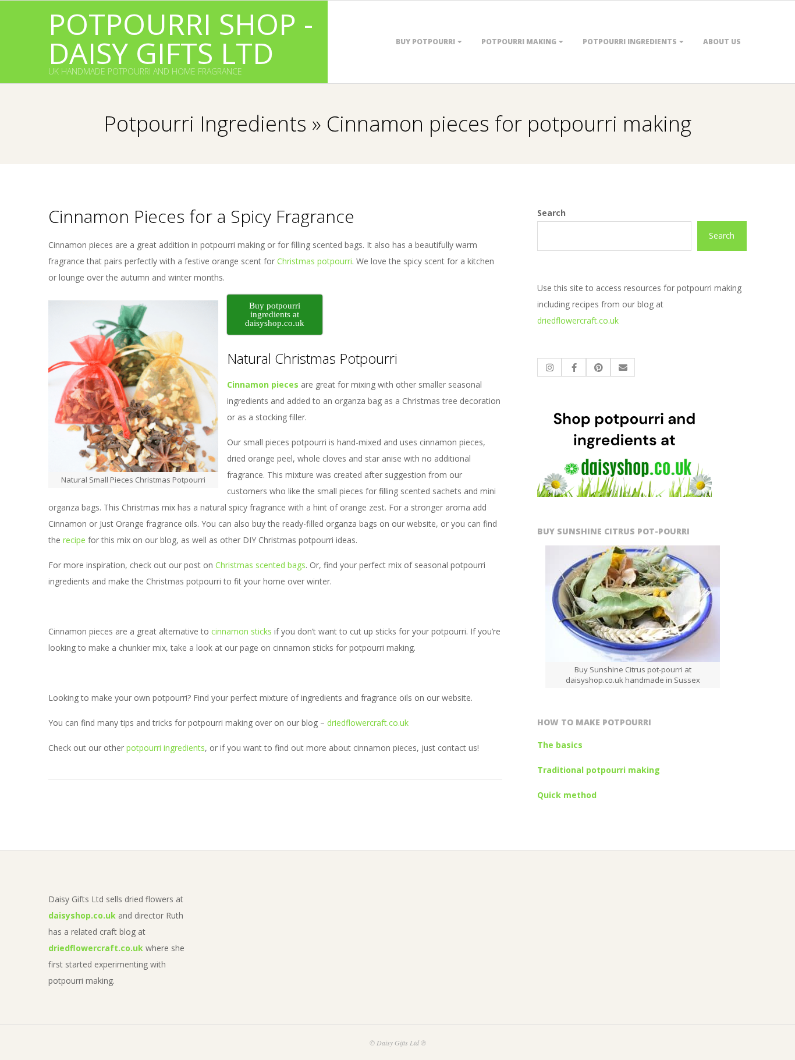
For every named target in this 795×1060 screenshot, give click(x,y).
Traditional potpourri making (598, 769)
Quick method (567, 794)
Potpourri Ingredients (630, 42)
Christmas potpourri (314, 261)
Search (551, 212)
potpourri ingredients (165, 747)
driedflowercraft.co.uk (368, 722)
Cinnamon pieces (263, 384)
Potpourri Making (518, 42)
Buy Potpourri (425, 42)
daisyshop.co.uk (82, 915)
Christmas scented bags (260, 564)
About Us (722, 42)
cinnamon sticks (241, 631)
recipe (74, 539)
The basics (560, 744)
